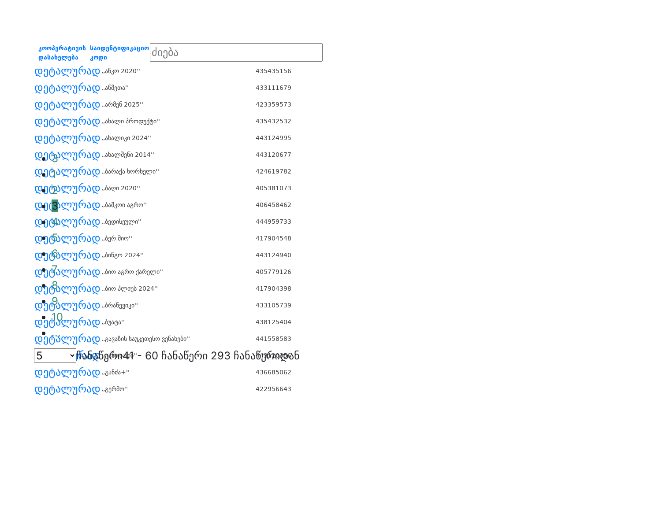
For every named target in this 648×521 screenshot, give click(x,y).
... (56, 332)
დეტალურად (67, 71)
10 (57, 316)
